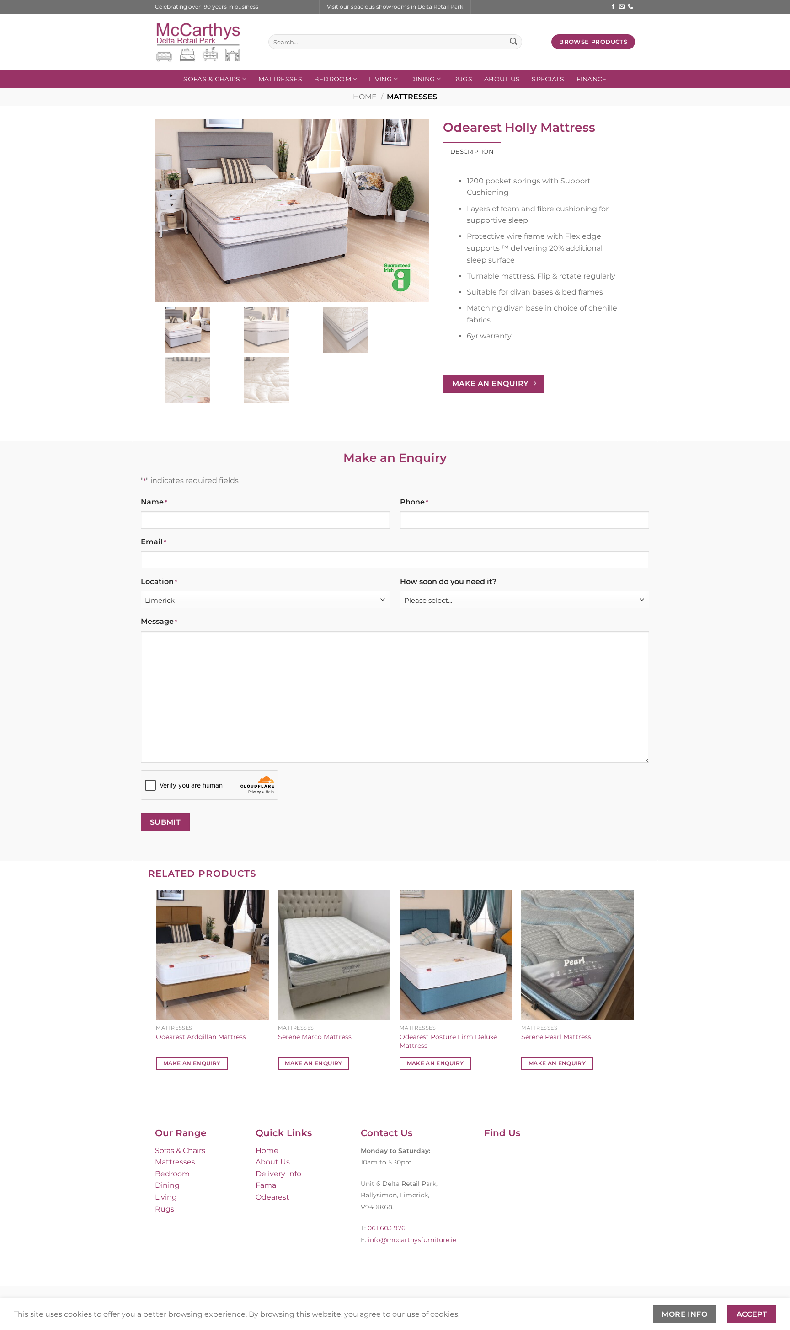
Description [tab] (472, 151)
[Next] (634, 988)
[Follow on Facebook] (613, 7)
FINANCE (591, 79)
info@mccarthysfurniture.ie (411, 1240)
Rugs (462, 79)
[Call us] (630, 7)
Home (365, 96)
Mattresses (280, 79)
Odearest (272, 1197)
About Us (502, 79)
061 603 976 (387, 1228)
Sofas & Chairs (211, 79)
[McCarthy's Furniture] (205, 42)
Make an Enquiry (191, 1063)
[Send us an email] (622, 7)
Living (380, 79)
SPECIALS (548, 79)
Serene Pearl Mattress (556, 1037)
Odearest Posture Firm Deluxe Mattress (448, 1041)
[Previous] (157, 988)
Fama (266, 1185)
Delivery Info (278, 1173)
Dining (422, 79)
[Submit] (513, 42)
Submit (165, 822)
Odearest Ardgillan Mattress (201, 1037)
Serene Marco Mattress (315, 1037)
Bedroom (332, 79)
